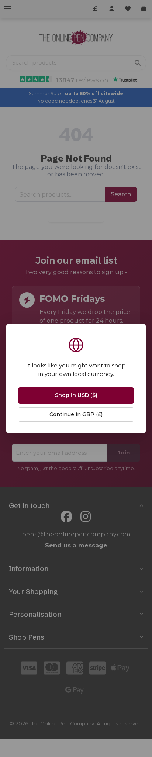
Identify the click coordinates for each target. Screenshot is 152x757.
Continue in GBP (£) (76, 414)
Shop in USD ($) (76, 395)
